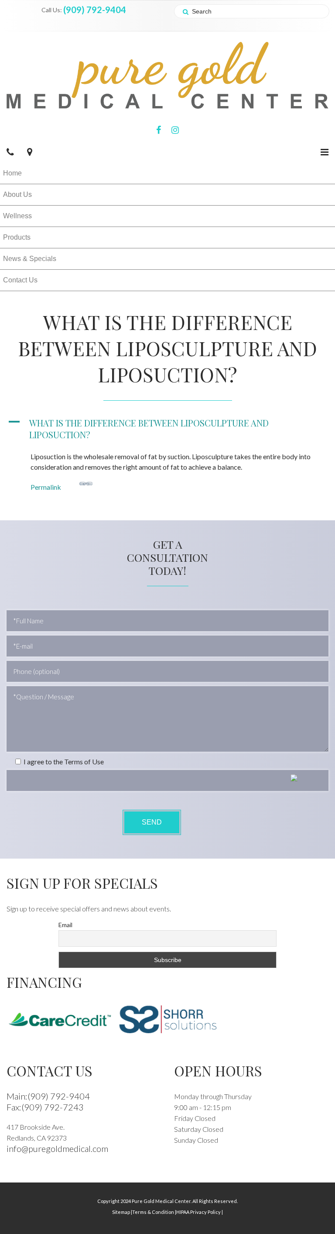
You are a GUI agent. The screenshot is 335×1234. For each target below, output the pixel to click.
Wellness (17, 216)
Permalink (46, 487)
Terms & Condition (154, 1212)
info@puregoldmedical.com (57, 1148)
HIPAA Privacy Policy (199, 1212)
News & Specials (29, 258)
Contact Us (20, 280)
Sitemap (122, 1212)
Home (12, 173)
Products (17, 237)
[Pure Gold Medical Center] (167, 74)
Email (65, 924)
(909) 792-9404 (94, 9)
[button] (167, 429)
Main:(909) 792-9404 (48, 1096)
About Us (17, 194)
